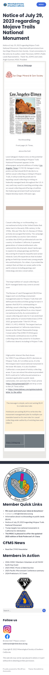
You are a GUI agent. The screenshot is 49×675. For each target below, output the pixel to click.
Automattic (7, 671)
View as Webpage (24, 65)
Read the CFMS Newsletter (16, 549)
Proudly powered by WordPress (14, 669)
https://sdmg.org (13, 442)
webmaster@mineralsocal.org (15, 643)
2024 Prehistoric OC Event (16, 573)
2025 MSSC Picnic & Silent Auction (19, 568)
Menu (41, 4)
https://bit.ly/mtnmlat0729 (17, 383)
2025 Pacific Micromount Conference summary (24, 570)
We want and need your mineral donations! (24, 511)
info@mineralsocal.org (23, 513)
